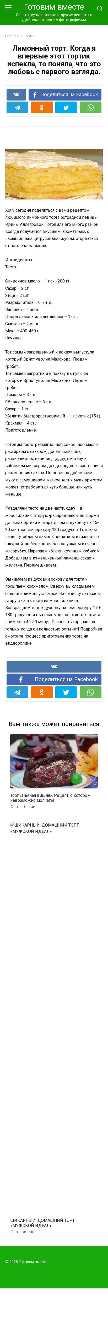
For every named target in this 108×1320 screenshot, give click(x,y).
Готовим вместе (54, 7)
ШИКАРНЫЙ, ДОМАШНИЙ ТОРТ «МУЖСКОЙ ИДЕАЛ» (42, 1223)
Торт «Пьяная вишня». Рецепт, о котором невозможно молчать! (50, 798)
